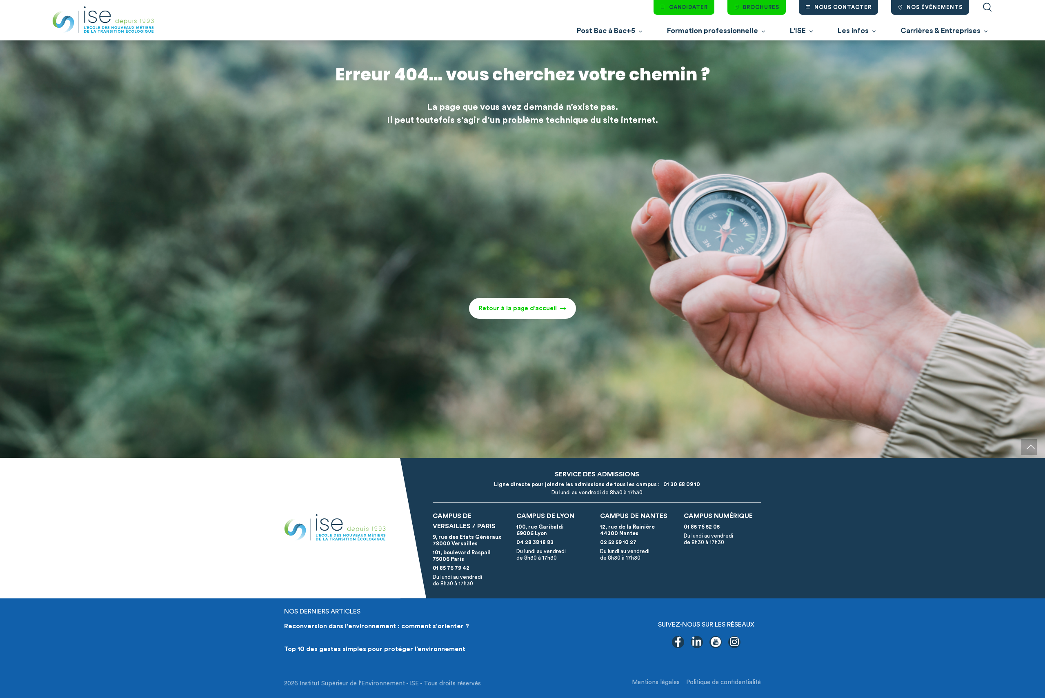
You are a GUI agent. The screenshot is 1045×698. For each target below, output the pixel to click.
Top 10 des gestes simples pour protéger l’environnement (374, 649)
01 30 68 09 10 (680, 484)
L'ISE (798, 30)
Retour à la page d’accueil (518, 308)
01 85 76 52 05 (702, 526)
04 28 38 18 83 (535, 542)
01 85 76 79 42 (451, 568)
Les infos (853, 30)
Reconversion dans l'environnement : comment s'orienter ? (376, 626)
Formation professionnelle (712, 30)
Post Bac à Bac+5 (606, 30)
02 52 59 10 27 (618, 542)
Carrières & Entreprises (940, 30)
